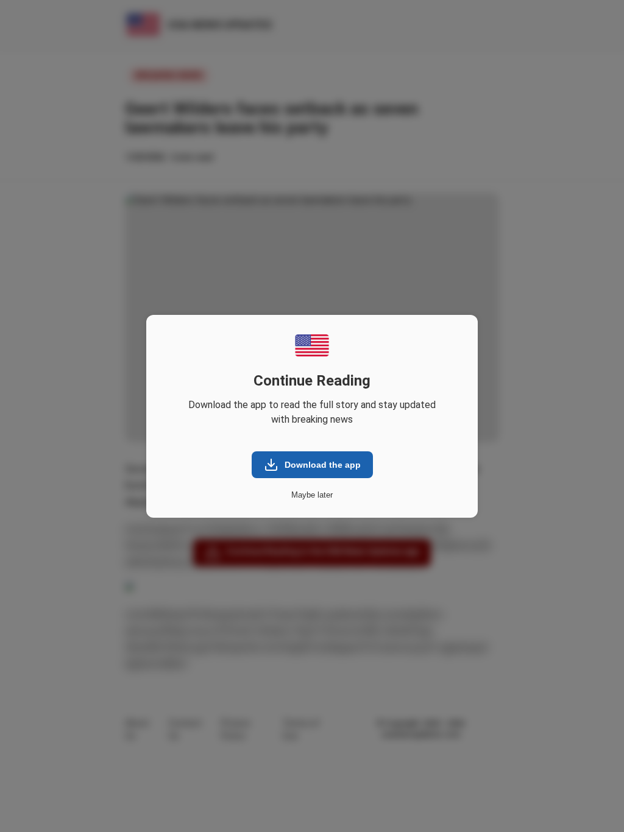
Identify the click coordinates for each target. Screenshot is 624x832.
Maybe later (312, 494)
